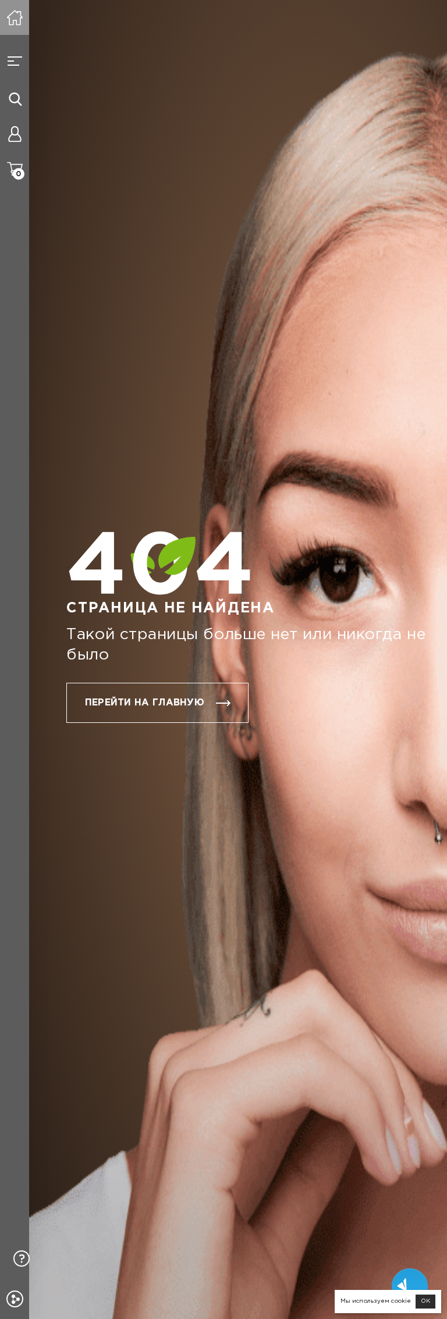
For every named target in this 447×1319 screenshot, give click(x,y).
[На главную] (14, 17)
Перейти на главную (144, 702)
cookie (401, 1301)
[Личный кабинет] (14, 133)
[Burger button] (14, 61)
